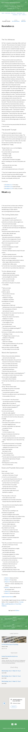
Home (3, 13)
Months (23, 14)
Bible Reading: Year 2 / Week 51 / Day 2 (13, 626)
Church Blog (7, 13)
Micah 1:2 (7, 578)
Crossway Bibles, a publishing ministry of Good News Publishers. (12, 603)
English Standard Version (7, 596)
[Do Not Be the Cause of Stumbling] (14, 641)
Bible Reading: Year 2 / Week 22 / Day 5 (11, 681)
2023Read (17, 610)
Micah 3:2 (7, 593)
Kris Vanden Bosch (15, 21)
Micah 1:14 (7, 579)
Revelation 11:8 (8, 186)
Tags (20, 14)
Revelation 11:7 (8, 184)
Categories (15, 14)
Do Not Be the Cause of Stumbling (10, 644)
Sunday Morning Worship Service (10, 656)
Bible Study (13, 13)
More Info (14, 706)
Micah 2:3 (7, 581)
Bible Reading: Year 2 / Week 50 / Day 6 (15, 619)
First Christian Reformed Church (11, 2)
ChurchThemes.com (21, 728)
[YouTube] (16, 724)
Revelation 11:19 (9, 188)
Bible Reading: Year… (21, 13)
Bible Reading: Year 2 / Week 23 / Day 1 (11, 670)
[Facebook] (12, 724)
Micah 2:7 (7, 587)
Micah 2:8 (7, 591)
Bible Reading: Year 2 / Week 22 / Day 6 (11, 676)
